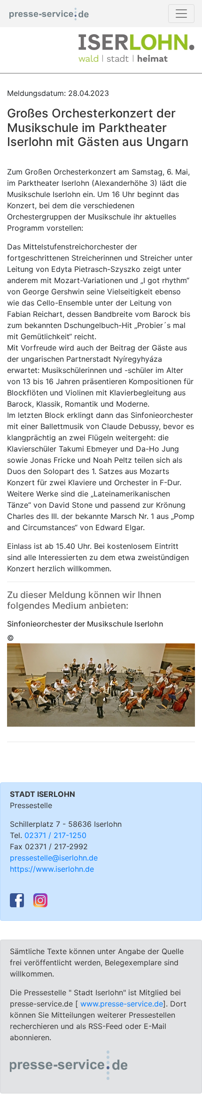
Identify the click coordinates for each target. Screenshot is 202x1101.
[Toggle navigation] (181, 13)
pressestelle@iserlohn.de (54, 857)
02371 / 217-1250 (55, 835)
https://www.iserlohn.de (52, 869)
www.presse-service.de (121, 1003)
